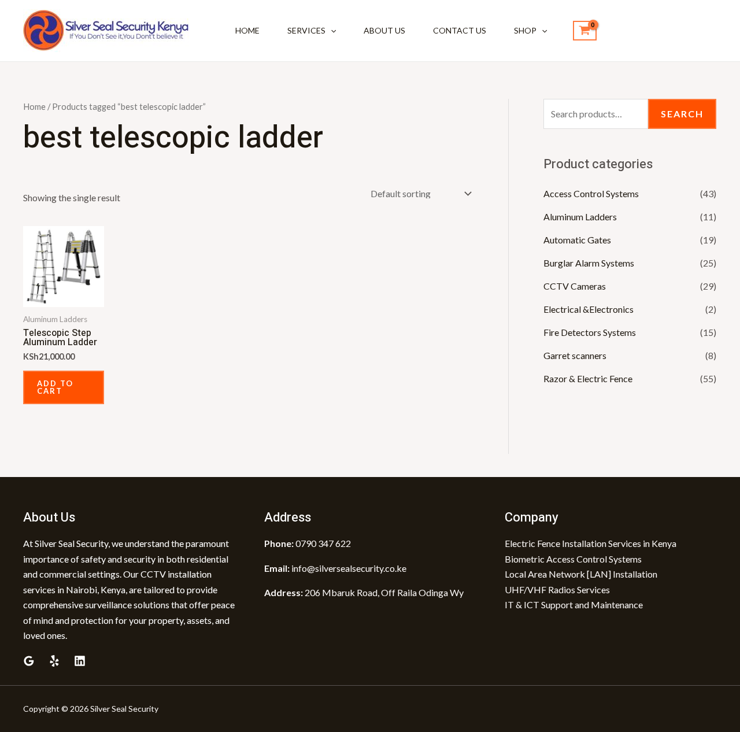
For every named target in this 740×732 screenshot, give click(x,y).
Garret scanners (574, 355)
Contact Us (459, 30)
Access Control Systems (591, 193)
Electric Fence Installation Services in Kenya (590, 543)
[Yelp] (54, 661)
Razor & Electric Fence (587, 378)
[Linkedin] (80, 661)
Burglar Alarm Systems (588, 262)
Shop (525, 30)
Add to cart (55, 387)
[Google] (29, 661)
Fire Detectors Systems (589, 332)
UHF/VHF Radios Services (557, 589)
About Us (384, 30)
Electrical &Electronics (588, 309)
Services (306, 30)
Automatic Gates (577, 239)
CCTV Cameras (574, 285)
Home (247, 30)
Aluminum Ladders (580, 216)
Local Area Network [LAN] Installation (581, 573)
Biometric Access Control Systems (573, 558)
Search (682, 113)
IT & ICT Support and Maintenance (574, 604)
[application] (330, 31)
